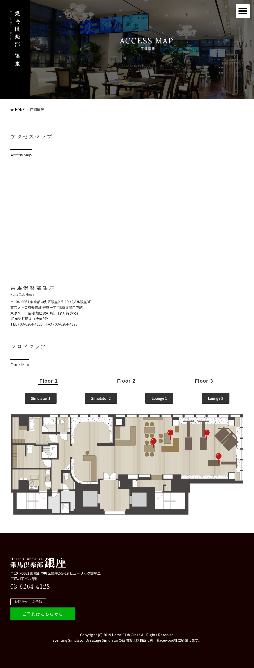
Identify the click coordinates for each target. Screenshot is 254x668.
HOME (20, 109)
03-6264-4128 (30, 586)
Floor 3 (204, 381)
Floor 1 (48, 381)
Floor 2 (126, 381)
